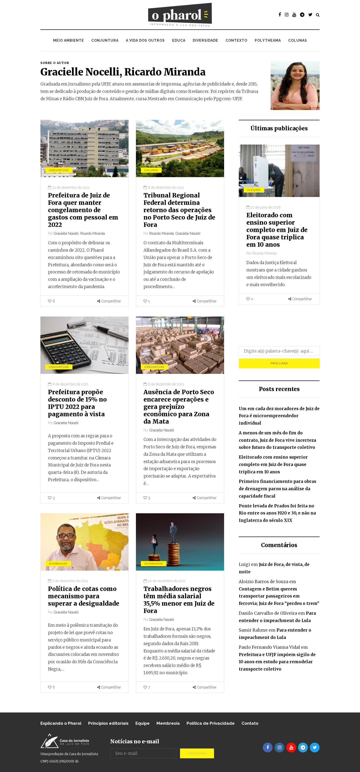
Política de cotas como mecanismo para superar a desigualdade (83, 596)
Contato (249, 723)
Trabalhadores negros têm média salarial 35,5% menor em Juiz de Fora (179, 600)
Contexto (236, 40)
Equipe (142, 723)
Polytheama (268, 40)
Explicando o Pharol (60, 723)
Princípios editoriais (108, 723)
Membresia (168, 723)
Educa (178, 40)
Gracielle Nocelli (80, 72)
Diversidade (205, 40)
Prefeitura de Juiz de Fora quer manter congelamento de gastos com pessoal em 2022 (83, 210)
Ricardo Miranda (165, 72)
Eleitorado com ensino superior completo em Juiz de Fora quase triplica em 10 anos (273, 464)
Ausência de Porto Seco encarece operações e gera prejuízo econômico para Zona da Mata (179, 406)
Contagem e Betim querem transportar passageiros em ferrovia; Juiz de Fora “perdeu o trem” (279, 596)
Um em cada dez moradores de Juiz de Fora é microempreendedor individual (279, 416)
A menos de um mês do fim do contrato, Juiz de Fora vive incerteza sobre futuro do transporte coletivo (277, 440)
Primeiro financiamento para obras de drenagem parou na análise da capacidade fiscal (279, 229)
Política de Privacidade (211, 723)
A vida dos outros (145, 40)
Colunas (297, 40)
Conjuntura (105, 40)
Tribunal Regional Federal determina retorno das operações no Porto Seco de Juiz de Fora (179, 210)
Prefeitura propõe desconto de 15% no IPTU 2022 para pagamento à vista (77, 403)
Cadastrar (197, 753)
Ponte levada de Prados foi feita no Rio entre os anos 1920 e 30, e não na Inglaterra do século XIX (277, 513)
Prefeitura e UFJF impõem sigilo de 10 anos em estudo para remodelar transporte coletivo (277, 662)
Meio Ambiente (68, 40)
